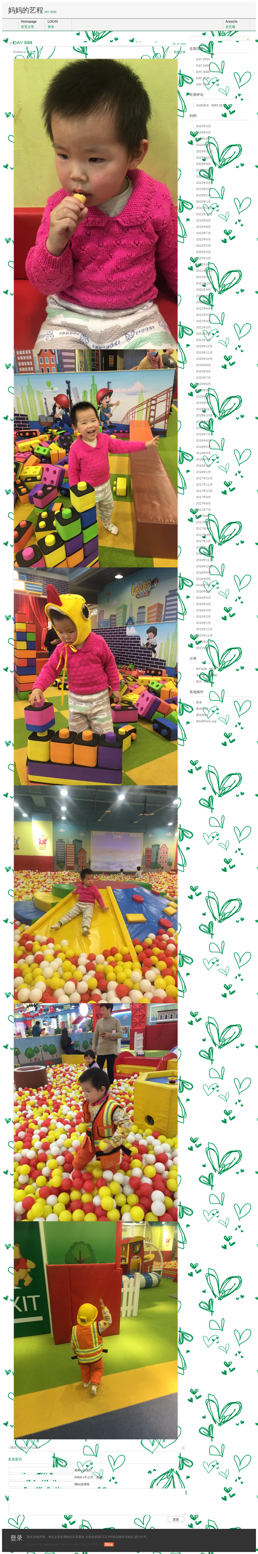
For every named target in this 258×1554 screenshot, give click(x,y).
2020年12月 (204, 346)
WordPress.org (206, 721)
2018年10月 (204, 415)
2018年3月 (203, 459)
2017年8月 (203, 503)
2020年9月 (203, 365)
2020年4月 (203, 396)
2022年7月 (203, 233)
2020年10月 (204, 359)
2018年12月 (204, 409)
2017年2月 (203, 541)
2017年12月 (204, 478)
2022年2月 (203, 258)
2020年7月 (203, 378)
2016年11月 (204, 560)
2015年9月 (203, 648)
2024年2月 (203, 139)
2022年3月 (203, 252)
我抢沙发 (180, 52)
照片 (199, 681)
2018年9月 (203, 422)
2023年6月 (203, 170)
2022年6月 (203, 239)
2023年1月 (203, 201)
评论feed (202, 715)
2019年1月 (203, 403)
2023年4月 (203, 183)
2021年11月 (204, 277)
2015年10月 (204, 642)
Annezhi (231, 24)
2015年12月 (204, 629)
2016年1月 (203, 623)
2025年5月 (203, 126)
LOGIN (53, 24)
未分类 (31, 52)
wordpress (51, 1544)
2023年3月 (203, 189)
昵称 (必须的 (83, 1470)
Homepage (29, 24)
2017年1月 (203, 547)
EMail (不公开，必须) (89, 1477)
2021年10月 (204, 283)
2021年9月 (203, 289)
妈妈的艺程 (25, 10)
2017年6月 (203, 516)
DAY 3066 (203, 72)
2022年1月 (203, 264)
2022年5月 (203, 245)
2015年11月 (204, 635)
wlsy (77, 1544)
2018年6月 (203, 440)
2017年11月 (204, 484)
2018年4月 (203, 453)
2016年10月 (204, 566)
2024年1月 (203, 145)
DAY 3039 (203, 78)
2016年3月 (203, 610)
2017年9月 (203, 497)
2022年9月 (203, 220)
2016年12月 (204, 554)
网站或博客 (82, 1484)
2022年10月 (204, 214)
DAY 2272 (219, 105)
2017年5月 (203, 522)
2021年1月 (203, 340)
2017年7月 (203, 510)
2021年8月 (203, 296)
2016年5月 (203, 598)
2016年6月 (203, 591)
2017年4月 (203, 528)
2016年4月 (203, 604)
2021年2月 (203, 333)
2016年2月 (203, 616)
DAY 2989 (203, 84)
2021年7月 (203, 302)
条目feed (202, 708)
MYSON (201, 669)
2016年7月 (203, 585)
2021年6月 (203, 308)
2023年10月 (204, 157)
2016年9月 (203, 572)
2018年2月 (203, 466)
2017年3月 (203, 535)
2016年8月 (203, 579)
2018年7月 (203, 434)
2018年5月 (203, 447)
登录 (199, 702)
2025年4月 (203, 132)
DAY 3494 (203, 65)
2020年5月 (203, 390)
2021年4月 (203, 321)
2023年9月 (203, 164)
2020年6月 (203, 384)
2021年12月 (204, 271)
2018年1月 (203, 472)
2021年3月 (203, 327)
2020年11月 (204, 352)
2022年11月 (204, 208)
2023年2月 (203, 195)
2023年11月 (204, 151)
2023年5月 (203, 176)
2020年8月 (203, 371)
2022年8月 (203, 227)
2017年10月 (204, 491)
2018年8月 (203, 428)
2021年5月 (203, 315)
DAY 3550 (203, 59)
